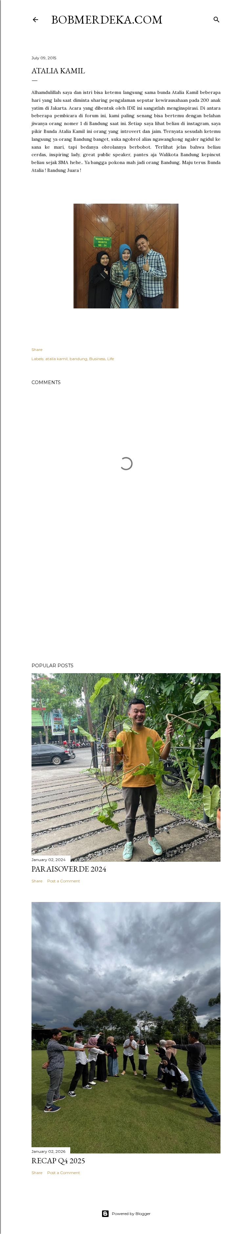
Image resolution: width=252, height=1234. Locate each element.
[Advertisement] (126, 600)
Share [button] (37, 349)
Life (110, 358)
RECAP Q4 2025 (58, 1160)
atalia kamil (56, 358)
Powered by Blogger (131, 1213)
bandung (78, 358)
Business (97, 358)
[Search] (216, 18)
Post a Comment (63, 880)
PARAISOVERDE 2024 (69, 869)
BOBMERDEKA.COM (107, 19)
